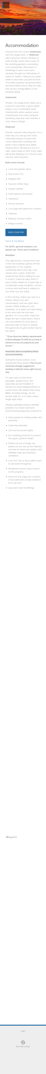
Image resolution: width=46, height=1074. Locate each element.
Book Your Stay (16, 232)
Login (23, 1031)
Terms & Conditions (14, 241)
